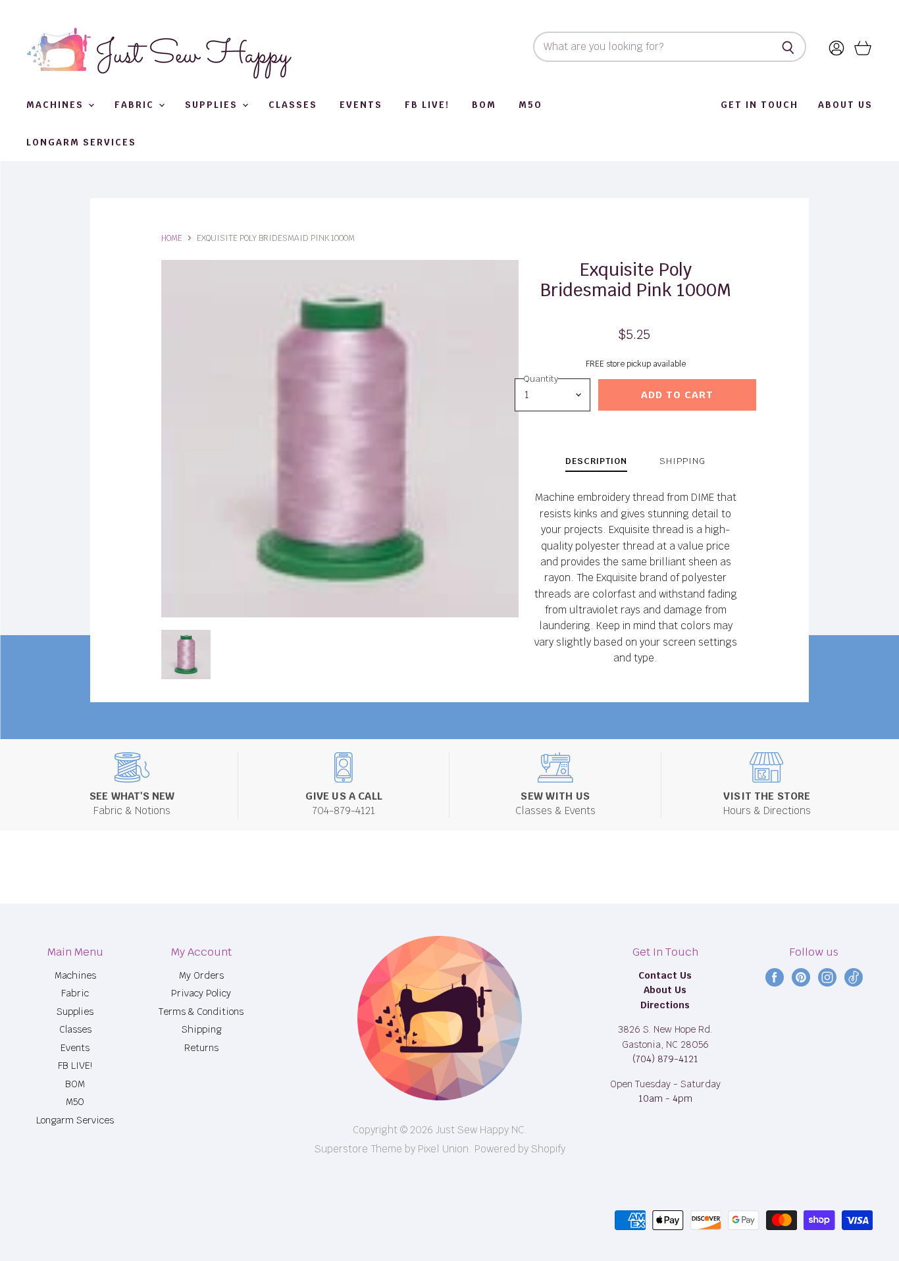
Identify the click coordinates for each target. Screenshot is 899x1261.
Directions (665, 1005)
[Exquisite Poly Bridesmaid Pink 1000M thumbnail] (186, 655)
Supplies (213, 105)
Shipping (201, 1029)
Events (361, 105)
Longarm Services (81, 142)
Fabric (136, 105)
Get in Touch (759, 105)
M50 (530, 105)
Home (171, 238)
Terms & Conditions (201, 1011)
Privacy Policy (201, 993)
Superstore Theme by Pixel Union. (393, 1149)
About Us (845, 105)
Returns (201, 1048)
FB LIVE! (427, 105)
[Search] (788, 47)
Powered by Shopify (520, 1149)
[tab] (596, 463)
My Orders (201, 975)
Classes (293, 105)
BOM (484, 105)
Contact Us (665, 975)
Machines (56, 105)
